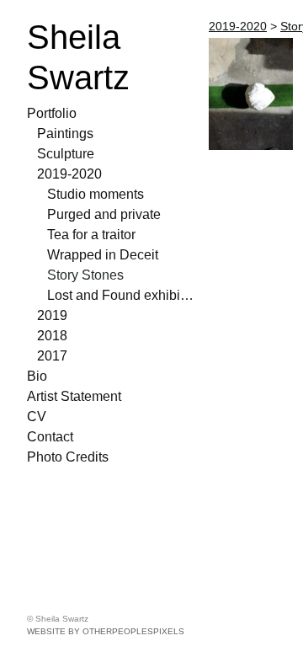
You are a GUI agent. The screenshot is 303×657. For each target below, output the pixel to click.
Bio (37, 376)
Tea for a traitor (91, 234)
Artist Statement (74, 396)
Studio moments (95, 194)
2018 (52, 335)
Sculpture (65, 154)
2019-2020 (69, 174)
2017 (52, 356)
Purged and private (104, 214)
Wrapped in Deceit (102, 255)
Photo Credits (68, 457)
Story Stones (85, 275)
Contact (50, 437)
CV (36, 416)
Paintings (65, 133)
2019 (52, 315)
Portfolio (52, 113)
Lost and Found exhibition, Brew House (121, 295)
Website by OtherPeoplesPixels (105, 631)
